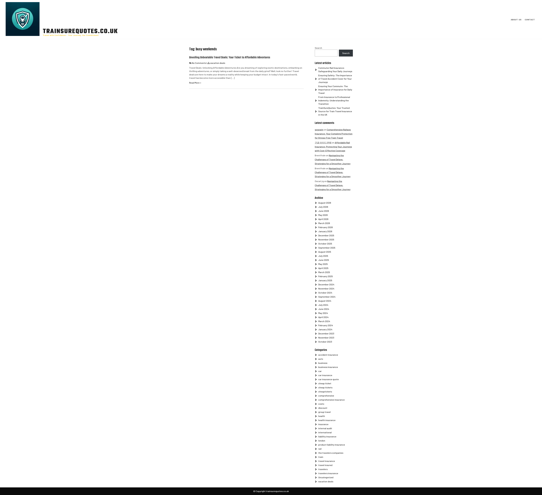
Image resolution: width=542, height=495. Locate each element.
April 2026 (323, 219)
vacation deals (217, 63)
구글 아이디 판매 (323, 142)
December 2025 (326, 235)
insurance (323, 424)
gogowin (319, 129)
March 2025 (324, 272)
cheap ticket (324, 383)
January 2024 (325, 329)
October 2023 (325, 341)
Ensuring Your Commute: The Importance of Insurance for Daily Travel (335, 89)
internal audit (325, 428)
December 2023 (326, 333)
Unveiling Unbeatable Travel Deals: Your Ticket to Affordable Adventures (229, 57)
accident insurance (328, 354)
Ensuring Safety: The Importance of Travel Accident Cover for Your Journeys (335, 78)
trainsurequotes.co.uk (80, 31)
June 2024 (323, 309)
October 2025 (325, 243)
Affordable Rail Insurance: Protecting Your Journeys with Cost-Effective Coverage (333, 146)
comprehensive (326, 395)
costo (321, 403)
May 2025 (323, 264)
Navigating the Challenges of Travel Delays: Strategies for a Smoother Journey (332, 159)
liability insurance (327, 436)
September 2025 (326, 247)
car (320, 371)
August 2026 (324, 202)
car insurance (325, 375)
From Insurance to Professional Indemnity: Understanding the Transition (334, 100)
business (322, 363)
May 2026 (323, 215)
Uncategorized (325, 477)
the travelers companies (330, 452)
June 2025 (323, 260)
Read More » (195, 82)
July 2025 (323, 255)
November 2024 (326, 288)
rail (320, 448)
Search (318, 47)
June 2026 (323, 211)
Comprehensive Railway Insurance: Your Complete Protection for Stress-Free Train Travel (333, 133)
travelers (323, 469)
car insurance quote (328, 379)
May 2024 (323, 313)
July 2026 (323, 206)
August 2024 (324, 300)
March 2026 (324, 223)
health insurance (327, 420)
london (321, 440)
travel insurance (326, 461)
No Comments (199, 63)
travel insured (325, 465)
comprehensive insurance (331, 399)
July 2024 (323, 305)
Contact (530, 19)
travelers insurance (328, 473)
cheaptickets (325, 391)
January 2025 (325, 280)
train (320, 457)
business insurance (328, 367)
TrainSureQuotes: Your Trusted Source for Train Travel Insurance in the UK (335, 111)
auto (320, 358)
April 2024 (323, 317)
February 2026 (325, 227)
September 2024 (327, 296)
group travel (324, 412)
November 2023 (326, 337)
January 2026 (325, 231)
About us (516, 19)
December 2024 (326, 284)
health (321, 416)
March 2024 (324, 321)
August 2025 (324, 251)
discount (322, 408)
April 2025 (323, 268)
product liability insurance (331, 444)
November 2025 (326, 239)
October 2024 (325, 292)
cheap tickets (325, 387)
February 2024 (325, 325)
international (325, 432)
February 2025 (325, 276)
